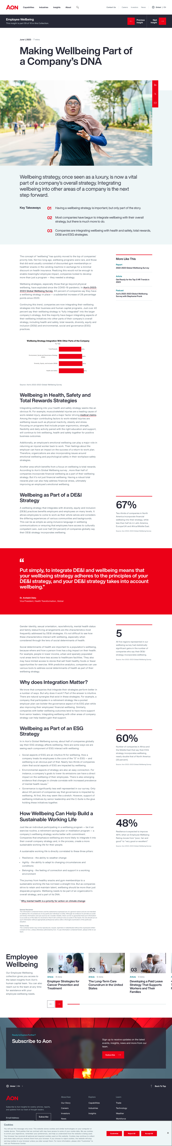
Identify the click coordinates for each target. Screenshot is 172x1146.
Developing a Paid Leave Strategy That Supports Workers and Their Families (146, 986)
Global (161, 7)
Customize (114, 1133)
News (143, 7)
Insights (56, 7)
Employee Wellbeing (20, 19)
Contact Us (111, 7)
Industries (43, 7)
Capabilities (28, 7)
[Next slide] (58, 1004)
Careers (125, 7)
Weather (120, 1113)
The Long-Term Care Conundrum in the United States (106, 984)
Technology (121, 1108)
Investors (134, 7)
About (68, 7)
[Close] (168, 1133)
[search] (77, 7)
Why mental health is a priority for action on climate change (53, 901)
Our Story (66, 1102)
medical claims (88, 415)
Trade (118, 1102)
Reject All (131, 1133)
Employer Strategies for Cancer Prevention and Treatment (63, 984)
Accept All (149, 1133)
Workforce (121, 1118)
